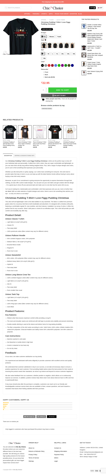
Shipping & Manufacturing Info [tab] (24, 155)
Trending (35, 14)
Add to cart (62, 90)
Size (42, 50)
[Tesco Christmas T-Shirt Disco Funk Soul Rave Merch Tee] (39, 132)
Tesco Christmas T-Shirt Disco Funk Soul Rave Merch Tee (39, 143)
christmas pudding (47, 108)
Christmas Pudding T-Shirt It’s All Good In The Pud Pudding (54, 143)
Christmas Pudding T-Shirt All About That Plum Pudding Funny (9, 143)
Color (43, 61)
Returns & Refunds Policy (36, 451)
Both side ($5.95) (50, 77)
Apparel (27, 14)
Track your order (62, 14)
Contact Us (57, 448)
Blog (80, 14)
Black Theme (61, 20)
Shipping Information (60, 451)
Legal (56, 461)
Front (46, 72)
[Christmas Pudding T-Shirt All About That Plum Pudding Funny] (9, 132)
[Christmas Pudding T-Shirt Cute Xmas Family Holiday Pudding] (70, 132)
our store (8, 191)
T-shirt (51, 20)
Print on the (44, 69)
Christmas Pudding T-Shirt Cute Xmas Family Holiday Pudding (69, 143)
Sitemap (31, 461)
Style (43, 40)
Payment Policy (59, 454)
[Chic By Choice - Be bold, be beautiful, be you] (53, 7)
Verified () (42, 416)
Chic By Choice (21, 447)
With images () (30, 416)
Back (46, 74)
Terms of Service (34, 458)
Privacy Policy (33, 454)
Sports (44, 14)
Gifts (51, 14)
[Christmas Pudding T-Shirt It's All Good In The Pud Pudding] (55, 132)
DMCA (56, 458)
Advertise (73, 14)
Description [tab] (8, 155)
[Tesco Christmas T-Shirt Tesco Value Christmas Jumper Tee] (24, 132)
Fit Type (43, 32)
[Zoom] (5, 52)
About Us (31, 448)
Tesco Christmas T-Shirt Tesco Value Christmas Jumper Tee (24, 143)
